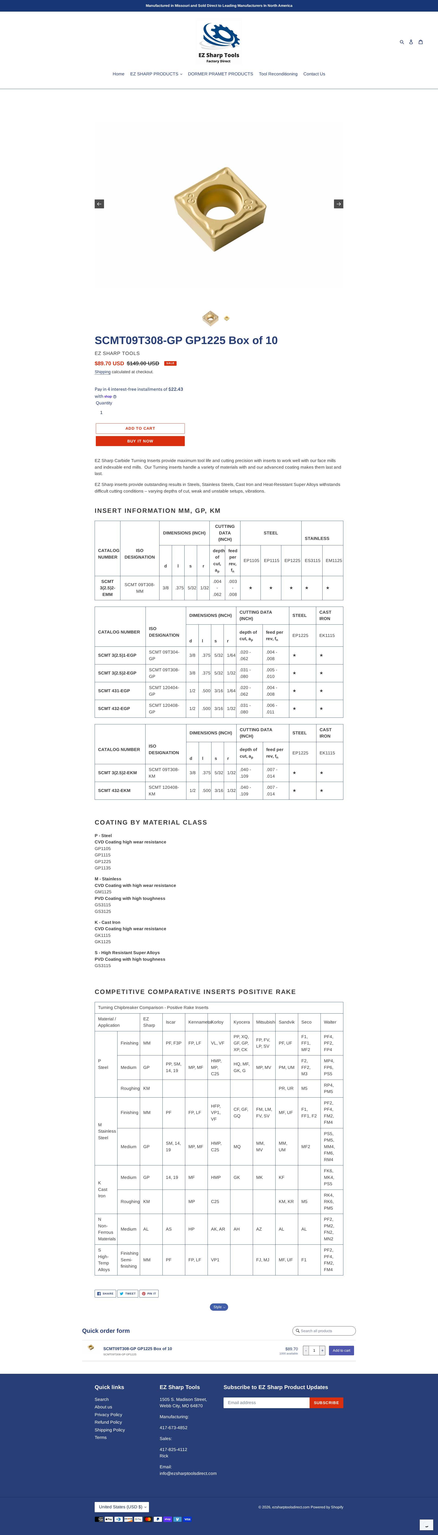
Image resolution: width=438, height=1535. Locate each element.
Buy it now (140, 441)
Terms (101, 1437)
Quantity (104, 403)
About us (103, 1407)
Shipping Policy (110, 1430)
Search (102, 1399)
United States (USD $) (120, 1506)
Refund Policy (108, 1422)
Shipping (103, 372)
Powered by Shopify (327, 1507)
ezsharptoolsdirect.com (291, 1507)
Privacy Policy (108, 1414)
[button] (219, 1307)
